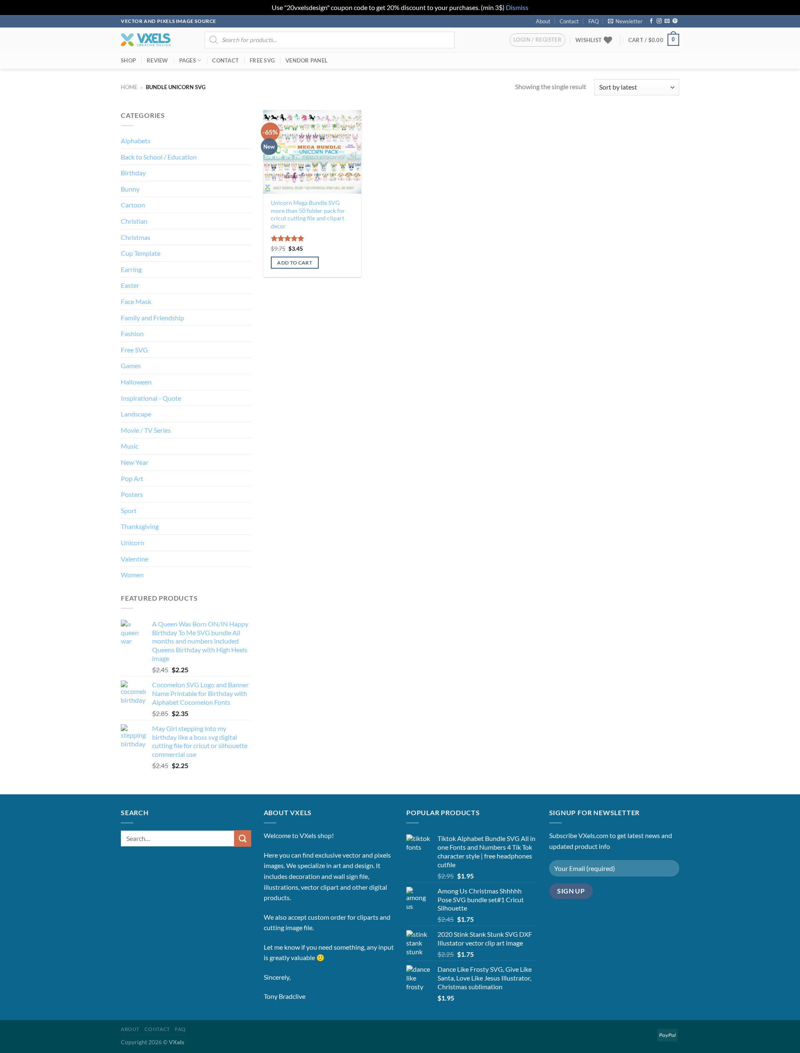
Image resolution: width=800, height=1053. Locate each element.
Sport (129, 510)
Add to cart (294, 262)
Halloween (136, 382)
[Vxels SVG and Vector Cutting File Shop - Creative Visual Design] (145, 39)
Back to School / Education (159, 157)
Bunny (130, 189)
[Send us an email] (667, 21)
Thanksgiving (140, 526)
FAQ (593, 21)
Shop (128, 60)
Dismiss (517, 7)
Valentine (134, 559)
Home (129, 87)
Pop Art (132, 478)
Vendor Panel (306, 60)
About (543, 21)
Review (157, 60)
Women (132, 575)
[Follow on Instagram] (659, 21)
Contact (569, 21)
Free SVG (262, 60)
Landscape (136, 414)
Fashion (132, 333)
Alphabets (135, 141)
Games (131, 365)
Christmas (135, 237)
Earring (131, 269)
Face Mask (136, 301)
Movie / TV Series (146, 430)
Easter (130, 285)
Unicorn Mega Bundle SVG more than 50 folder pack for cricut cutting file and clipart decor (308, 214)
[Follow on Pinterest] (675, 21)
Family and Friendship (152, 318)
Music (129, 446)
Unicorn (132, 542)
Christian (134, 221)
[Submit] (242, 838)
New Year (134, 462)
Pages (187, 60)
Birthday (133, 173)
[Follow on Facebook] (651, 21)
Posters (132, 494)
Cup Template (140, 253)
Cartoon (133, 205)
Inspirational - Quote (151, 398)
